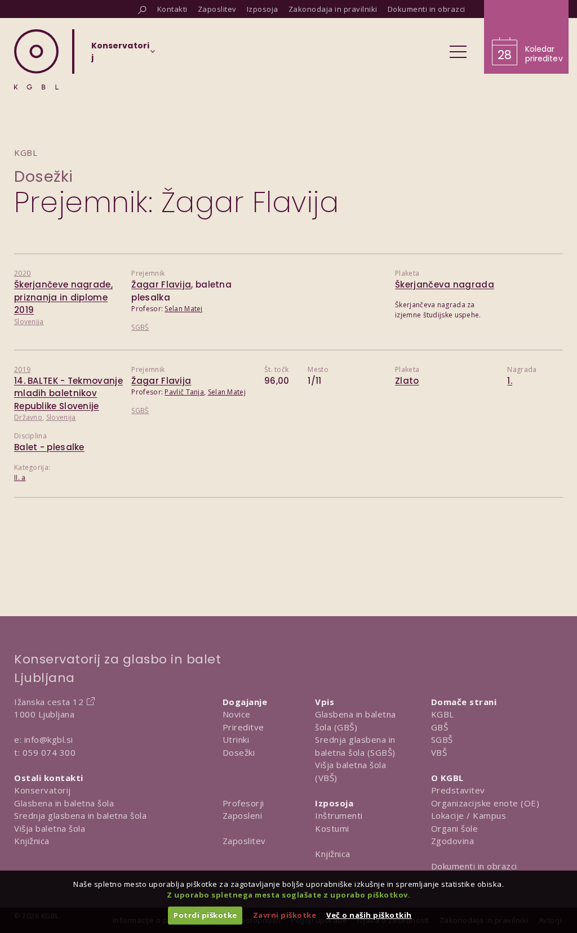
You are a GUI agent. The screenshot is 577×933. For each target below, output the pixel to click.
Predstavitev (458, 790)
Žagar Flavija (161, 284)
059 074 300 (49, 752)
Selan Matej (183, 308)
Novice (237, 714)
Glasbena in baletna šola (64, 803)
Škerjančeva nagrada (444, 284)
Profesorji (243, 803)
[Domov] (36, 59)
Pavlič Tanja (184, 392)
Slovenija (29, 321)
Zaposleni (243, 815)
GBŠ (440, 727)
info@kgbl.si (48, 739)
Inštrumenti (339, 815)
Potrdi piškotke (205, 915)
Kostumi (332, 828)
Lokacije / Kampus (469, 815)
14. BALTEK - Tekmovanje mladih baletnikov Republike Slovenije (68, 393)
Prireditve (243, 727)
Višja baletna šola (49, 828)
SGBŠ (140, 327)
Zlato (407, 381)
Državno (28, 417)
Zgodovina (452, 840)
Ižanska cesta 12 (48, 701)
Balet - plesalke (49, 447)
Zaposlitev (244, 840)
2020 (22, 273)
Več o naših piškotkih (369, 915)
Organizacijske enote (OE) (485, 803)
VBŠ (439, 752)
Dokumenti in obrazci (474, 866)
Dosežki (43, 176)
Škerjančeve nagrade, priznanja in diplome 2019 (63, 297)
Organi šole (454, 828)
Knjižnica (32, 840)
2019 (22, 369)
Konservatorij (42, 790)
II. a (20, 477)
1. (509, 381)
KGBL (442, 714)
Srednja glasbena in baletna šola (80, 815)
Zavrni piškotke (285, 915)
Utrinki (236, 739)
